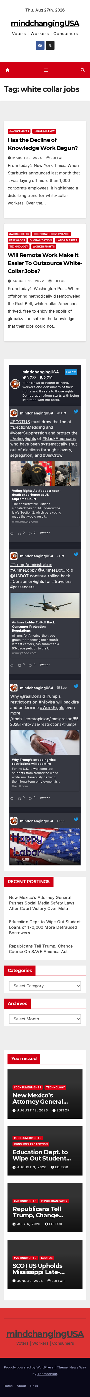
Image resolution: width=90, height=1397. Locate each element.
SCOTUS (46, 1257)
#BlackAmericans (59, 438)
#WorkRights (19, 131)
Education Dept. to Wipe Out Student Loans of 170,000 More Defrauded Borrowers (44, 927)
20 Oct (61, 413)
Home (8, 1386)
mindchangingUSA (45, 23)
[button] (83, 70)
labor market (44, 131)
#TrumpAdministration (31, 564)
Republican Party (54, 1201)
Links (34, 1386)
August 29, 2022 (28, 281)
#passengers (22, 586)
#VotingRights (23, 438)
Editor (57, 158)
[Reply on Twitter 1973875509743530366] (13, 666)
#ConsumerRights (27, 581)
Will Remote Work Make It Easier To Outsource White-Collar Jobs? (45, 263)
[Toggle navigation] (46, 70)
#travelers (62, 581)
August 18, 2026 (33, 1110)
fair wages (17, 240)
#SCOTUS (20, 421)
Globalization (41, 240)
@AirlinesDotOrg (54, 570)
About (21, 1386)
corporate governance (51, 234)
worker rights (44, 246)
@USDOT (19, 575)
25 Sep (62, 687)
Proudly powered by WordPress (29, 1367)
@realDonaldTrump (39, 696)
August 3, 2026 (32, 1167)
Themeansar (47, 1374)
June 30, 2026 (30, 1281)
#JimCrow (52, 455)
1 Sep (60, 821)
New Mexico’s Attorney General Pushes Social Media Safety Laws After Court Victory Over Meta (41, 903)
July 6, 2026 (29, 1224)
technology (18, 246)
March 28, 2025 (27, 158)
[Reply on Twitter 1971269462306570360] (13, 799)
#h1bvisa (47, 702)
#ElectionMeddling (27, 427)
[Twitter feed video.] (45, 849)
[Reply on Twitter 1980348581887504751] (13, 534)
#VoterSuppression (28, 432)
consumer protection (31, 1144)
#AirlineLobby (23, 570)
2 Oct (60, 556)
